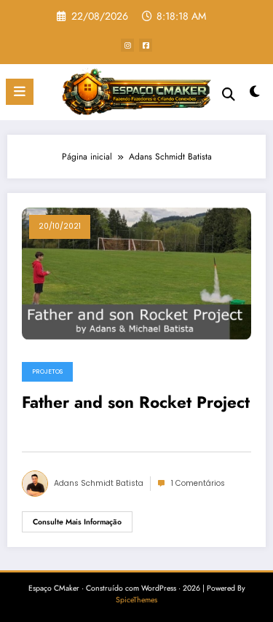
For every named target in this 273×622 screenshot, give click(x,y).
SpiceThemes (136, 599)
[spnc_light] (255, 95)
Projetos (47, 371)
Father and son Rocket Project (136, 403)
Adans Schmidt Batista (98, 483)
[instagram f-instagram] (127, 45)
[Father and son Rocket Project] (136, 273)
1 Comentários (198, 483)
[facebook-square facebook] (145, 45)
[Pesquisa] (228, 94)
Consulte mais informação (77, 521)
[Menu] (19, 92)
